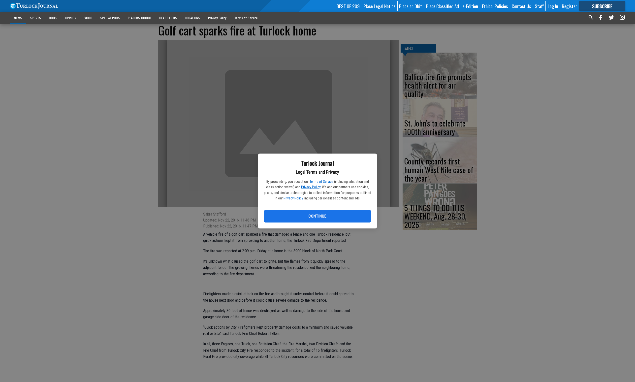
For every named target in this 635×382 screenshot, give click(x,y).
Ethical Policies (495, 6)
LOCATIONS (192, 17)
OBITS (53, 17)
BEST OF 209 (348, 6)
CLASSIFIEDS (168, 17)
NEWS (18, 17)
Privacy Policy (310, 187)
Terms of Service (321, 182)
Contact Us (521, 6)
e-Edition (470, 6)
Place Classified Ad (442, 6)
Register (569, 6)
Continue (317, 216)
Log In (553, 6)
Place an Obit (410, 6)
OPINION (70, 17)
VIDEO (88, 17)
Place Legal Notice (379, 6)
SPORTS (35, 17)
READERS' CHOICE (139, 17)
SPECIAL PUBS (110, 17)
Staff (539, 6)
